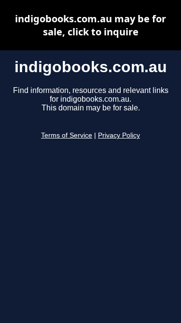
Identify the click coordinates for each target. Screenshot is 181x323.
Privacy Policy (119, 135)
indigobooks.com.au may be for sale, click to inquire (90, 25)
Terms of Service (66, 135)
